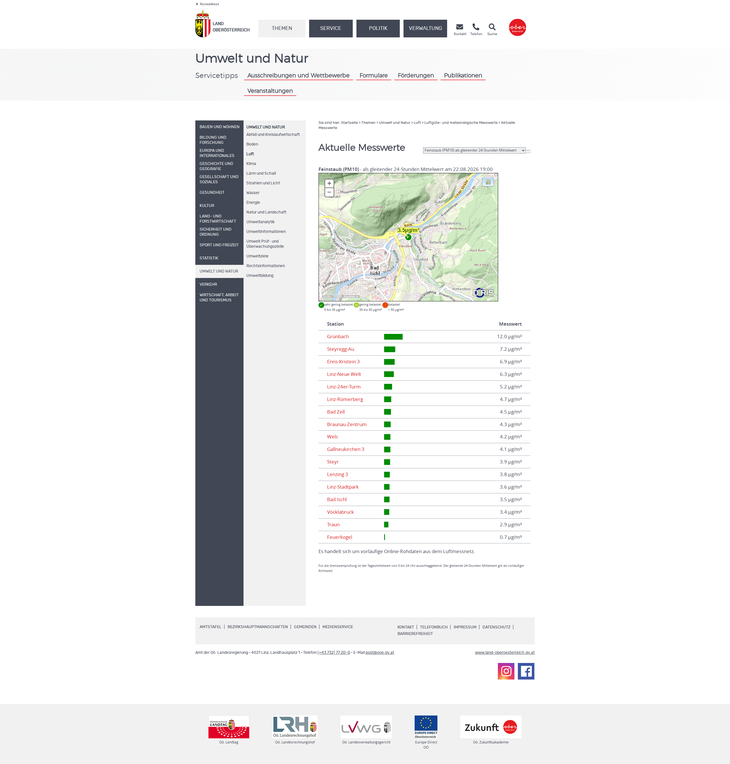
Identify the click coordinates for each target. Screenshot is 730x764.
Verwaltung (425, 28)
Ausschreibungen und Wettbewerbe (299, 75)
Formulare (374, 75)
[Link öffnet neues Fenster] (517, 23)
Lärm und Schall (261, 174)
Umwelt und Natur (265, 127)
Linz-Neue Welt (344, 374)
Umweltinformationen (266, 232)
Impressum (465, 627)
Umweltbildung (259, 276)
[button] (488, 181)
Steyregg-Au (340, 349)
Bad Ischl (337, 499)
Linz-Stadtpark (343, 487)
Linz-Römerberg (345, 399)
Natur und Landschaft (266, 212)
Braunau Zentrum (347, 424)
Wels (332, 437)
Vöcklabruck (340, 512)
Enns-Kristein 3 (343, 361)
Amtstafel (211, 627)
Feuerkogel (339, 537)
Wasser (252, 193)
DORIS (337, 296)
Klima (251, 164)
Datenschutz (496, 627)
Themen (282, 28)
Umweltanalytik (260, 222)
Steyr (333, 462)
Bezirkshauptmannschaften (258, 627)
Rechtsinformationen (265, 266)
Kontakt (406, 627)
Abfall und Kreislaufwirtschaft (273, 135)
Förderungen (416, 75)
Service (330, 28)
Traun (333, 524)
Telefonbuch (434, 627)
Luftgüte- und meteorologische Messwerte (461, 123)
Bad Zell (336, 412)
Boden (252, 144)
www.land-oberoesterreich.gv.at (505, 653)
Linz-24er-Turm (344, 387)
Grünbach (338, 336)
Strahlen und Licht (263, 183)
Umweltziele (257, 256)
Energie (253, 203)
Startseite (349, 123)
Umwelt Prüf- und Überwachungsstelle (265, 244)
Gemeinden (305, 627)
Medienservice (338, 627)
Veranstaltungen (270, 91)
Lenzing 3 (337, 474)
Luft (250, 154)
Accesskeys (209, 4)
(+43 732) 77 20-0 (333, 653)
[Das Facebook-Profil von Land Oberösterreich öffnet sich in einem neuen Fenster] (526, 671)
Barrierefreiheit (415, 634)
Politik (378, 28)
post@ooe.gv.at (380, 653)
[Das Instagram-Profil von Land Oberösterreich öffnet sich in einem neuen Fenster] (506, 671)
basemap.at (351, 296)
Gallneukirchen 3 (345, 449)
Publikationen (463, 75)
